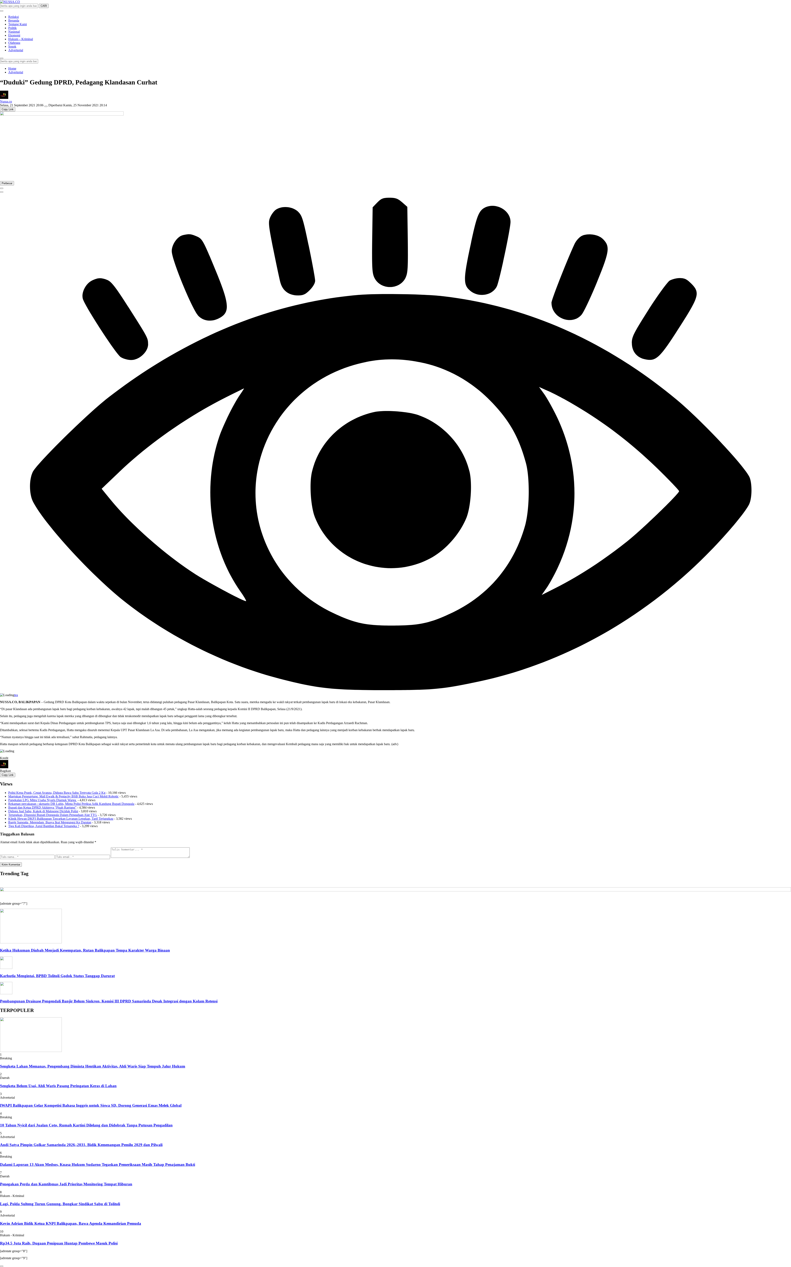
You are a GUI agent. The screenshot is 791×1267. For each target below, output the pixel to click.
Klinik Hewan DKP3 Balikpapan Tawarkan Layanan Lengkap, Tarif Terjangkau (60, 818)
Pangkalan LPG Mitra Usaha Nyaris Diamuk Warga (42, 800)
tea (16, 695)
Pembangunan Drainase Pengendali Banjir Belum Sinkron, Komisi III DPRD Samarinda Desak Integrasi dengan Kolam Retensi (109, 1001)
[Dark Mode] (1, 11)
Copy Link (8, 109)
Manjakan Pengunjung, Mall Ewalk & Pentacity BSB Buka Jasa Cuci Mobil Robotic (63, 796)
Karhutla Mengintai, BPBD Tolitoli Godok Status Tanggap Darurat (57, 976)
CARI (44, 5)
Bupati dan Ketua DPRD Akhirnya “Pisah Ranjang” (42, 807)
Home (12, 68)
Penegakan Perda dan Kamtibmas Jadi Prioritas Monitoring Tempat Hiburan (66, 1184)
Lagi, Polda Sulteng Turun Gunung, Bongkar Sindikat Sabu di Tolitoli (60, 1204)
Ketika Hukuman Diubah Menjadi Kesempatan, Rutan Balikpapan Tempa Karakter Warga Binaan (85, 950)
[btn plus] (1, 188)
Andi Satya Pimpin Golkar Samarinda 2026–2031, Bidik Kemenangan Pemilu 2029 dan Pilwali (81, 1145)
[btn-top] (1, 1266)
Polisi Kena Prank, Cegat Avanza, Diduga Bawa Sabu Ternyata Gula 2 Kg (56, 792)
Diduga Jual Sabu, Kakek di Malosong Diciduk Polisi (43, 811)
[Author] (4, 98)
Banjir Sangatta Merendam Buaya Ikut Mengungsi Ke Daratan (49, 822)
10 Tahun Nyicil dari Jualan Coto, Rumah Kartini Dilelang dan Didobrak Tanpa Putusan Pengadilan (86, 1125)
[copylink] (1, 192)
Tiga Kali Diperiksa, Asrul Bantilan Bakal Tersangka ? (43, 826)
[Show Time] (46, 106)
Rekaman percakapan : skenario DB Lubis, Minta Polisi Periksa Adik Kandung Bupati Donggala (71, 804)
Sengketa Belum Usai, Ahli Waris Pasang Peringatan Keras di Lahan (58, 1086)
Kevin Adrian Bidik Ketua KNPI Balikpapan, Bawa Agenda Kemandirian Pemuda (70, 1223)
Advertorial (15, 72)
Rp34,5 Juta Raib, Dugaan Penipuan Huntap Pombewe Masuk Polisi (59, 1243)
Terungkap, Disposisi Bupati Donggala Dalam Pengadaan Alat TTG (52, 815)
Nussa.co (6, 101)
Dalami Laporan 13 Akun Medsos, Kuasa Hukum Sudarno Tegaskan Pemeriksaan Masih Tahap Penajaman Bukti (97, 1164)
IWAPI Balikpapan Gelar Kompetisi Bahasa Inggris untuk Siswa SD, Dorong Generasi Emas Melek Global (90, 1105)
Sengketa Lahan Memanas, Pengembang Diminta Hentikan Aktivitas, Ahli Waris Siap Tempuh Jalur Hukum (92, 1066)
